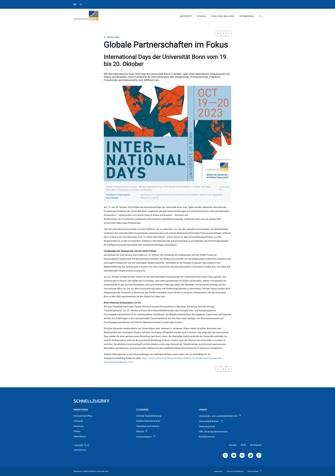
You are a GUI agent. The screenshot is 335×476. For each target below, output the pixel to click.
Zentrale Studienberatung (148, 416)
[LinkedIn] (242, 456)
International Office (83, 416)
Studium (201, 16)
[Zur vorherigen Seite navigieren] (218, 33)
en (81, 4)
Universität (186, 16)
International (246, 16)
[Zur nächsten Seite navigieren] (228, 33)
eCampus (232, 445)
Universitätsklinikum (209, 421)
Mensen (140, 431)
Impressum (218, 471)
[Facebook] (258, 456)
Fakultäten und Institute (148, 426)
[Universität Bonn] (86, 16)
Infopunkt (78, 421)
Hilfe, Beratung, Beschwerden (213, 431)
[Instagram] (225, 456)
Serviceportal (255, 445)
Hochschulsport (144, 436)
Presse (77, 431)
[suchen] (259, 18)
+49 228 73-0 (81, 445)
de (75, 4)
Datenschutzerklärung (235, 471)
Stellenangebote (207, 426)
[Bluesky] (233, 456)
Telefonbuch (80, 436)
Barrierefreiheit (253, 471)
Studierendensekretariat (148, 421)
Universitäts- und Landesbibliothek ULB (218, 416)
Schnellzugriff (92, 401)
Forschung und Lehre (222, 16)
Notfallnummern (207, 436)
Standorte (78, 426)
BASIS (243, 445)
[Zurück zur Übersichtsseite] (223, 33)
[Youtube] (250, 456)
